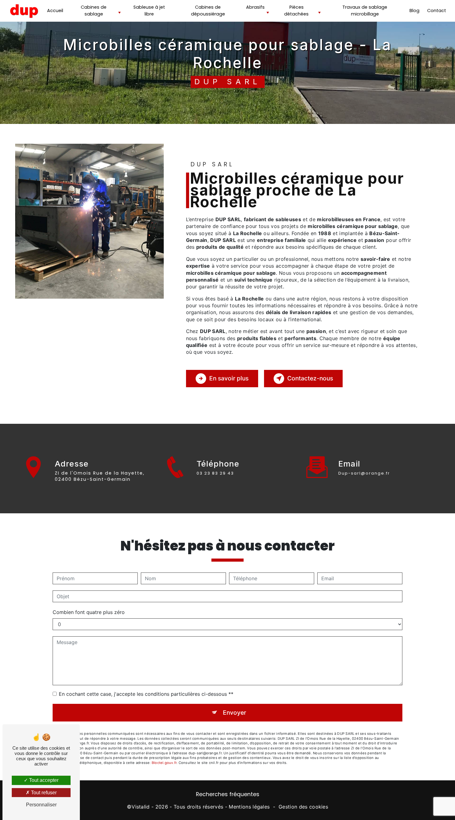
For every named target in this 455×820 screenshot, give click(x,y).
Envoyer (234, 712)
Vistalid (141, 807)
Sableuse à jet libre (149, 10)
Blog (414, 10)
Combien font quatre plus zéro (89, 612)
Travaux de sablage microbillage (364, 10)
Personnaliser (41, 804)
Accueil (55, 10)
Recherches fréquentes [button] (227, 794)
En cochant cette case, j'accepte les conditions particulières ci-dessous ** (146, 694)
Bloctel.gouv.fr (164, 763)
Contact (436, 10)
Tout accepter (43, 780)
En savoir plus (229, 378)
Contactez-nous (310, 378)
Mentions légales (249, 807)
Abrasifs (255, 7)
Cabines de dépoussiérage (208, 10)
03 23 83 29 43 (215, 473)
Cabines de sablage (93, 10)
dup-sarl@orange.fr (364, 473)
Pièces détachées (296, 10)
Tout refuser (43, 792)
